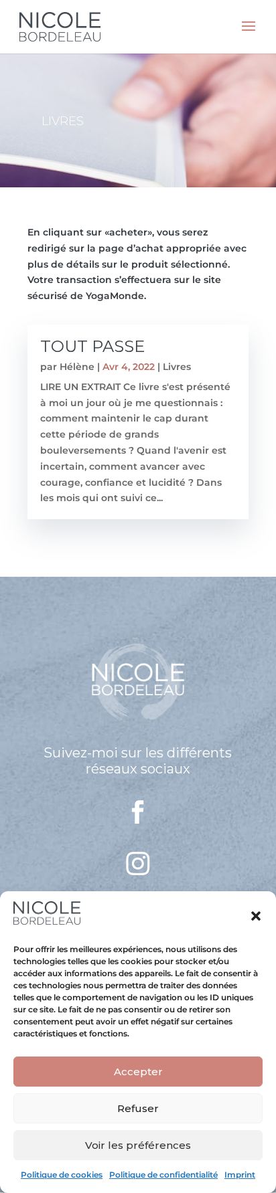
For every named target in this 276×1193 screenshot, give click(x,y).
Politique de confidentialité (163, 1175)
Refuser (138, 1108)
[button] (256, 916)
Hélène (77, 367)
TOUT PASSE (92, 346)
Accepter (138, 1071)
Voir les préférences (138, 1145)
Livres (177, 367)
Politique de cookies (61, 1175)
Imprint (239, 1175)
